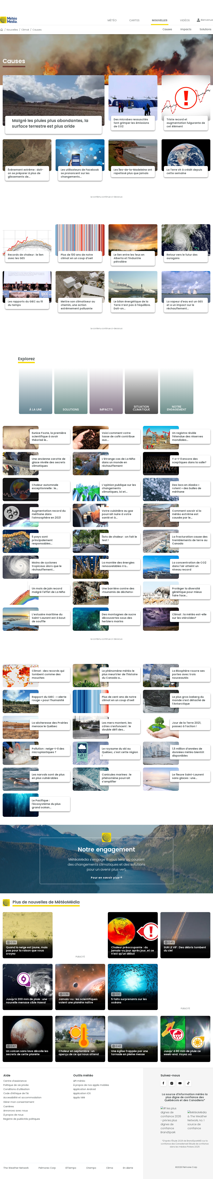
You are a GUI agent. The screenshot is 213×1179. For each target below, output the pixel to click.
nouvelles (12, 29)
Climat (25, 29)
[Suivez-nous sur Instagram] (172, 1083)
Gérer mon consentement (18, 1101)
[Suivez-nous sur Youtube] (180, 1083)
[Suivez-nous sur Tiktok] (188, 1083)
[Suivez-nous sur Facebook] (163, 1083)
